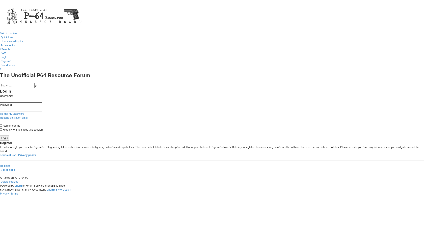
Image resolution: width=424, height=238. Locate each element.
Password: (6, 105)
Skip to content (8, 33)
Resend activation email (14, 117)
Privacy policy (27, 155)
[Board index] (99, 15)
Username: (6, 96)
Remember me (11, 125)
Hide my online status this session (22, 129)
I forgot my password (12, 114)
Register (5, 166)
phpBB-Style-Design (59, 189)
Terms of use (8, 155)
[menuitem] (11, 41)
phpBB (19, 185)
